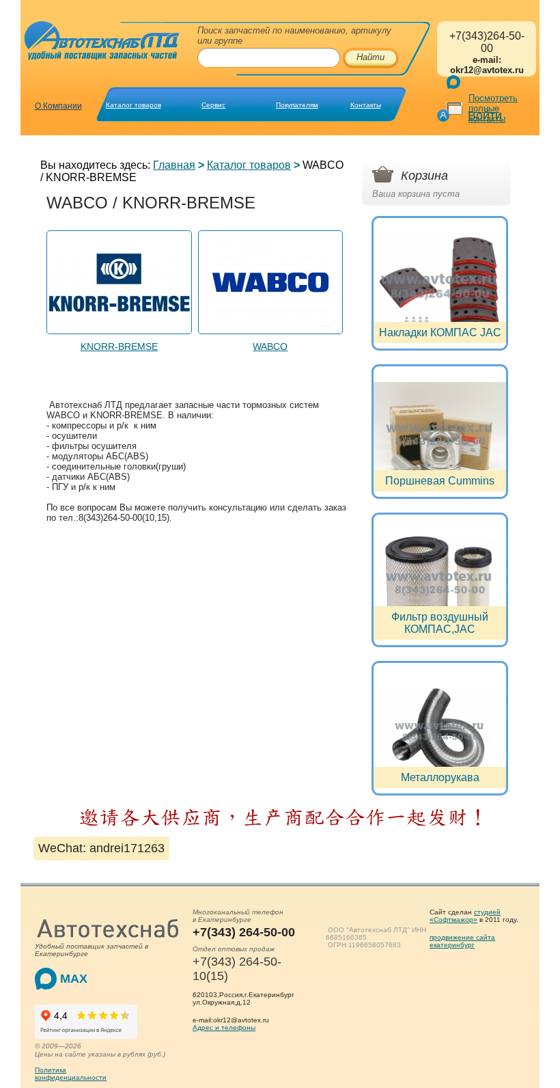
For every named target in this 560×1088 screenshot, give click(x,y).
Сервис (213, 105)
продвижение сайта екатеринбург (462, 941)
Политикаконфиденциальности (71, 1073)
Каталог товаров (133, 105)
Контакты (365, 105)
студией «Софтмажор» (465, 915)
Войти (485, 115)
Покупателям (297, 105)
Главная (174, 165)
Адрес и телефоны (224, 1027)
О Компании (58, 106)
